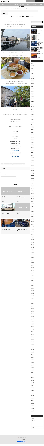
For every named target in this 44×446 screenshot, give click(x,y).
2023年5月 (32, 127)
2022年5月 (32, 147)
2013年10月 (32, 316)
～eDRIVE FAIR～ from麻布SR (6, 229)
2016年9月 (32, 259)
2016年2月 (32, 270)
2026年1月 (32, 75)
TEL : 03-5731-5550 (15, 156)
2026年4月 (32, 70)
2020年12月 (32, 175)
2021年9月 (32, 160)
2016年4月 (32, 267)
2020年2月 (32, 191)
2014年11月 (32, 295)
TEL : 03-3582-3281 (15, 150)
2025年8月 (32, 83)
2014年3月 (32, 308)
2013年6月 (32, 323)
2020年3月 (32, 190)
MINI (32, 425)
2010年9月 (32, 377)
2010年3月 (32, 387)
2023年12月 (32, 116)
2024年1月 (32, 114)
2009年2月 (32, 408)
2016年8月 (32, 260)
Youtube (33, 418)
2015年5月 (32, 285)
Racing (28, 4)
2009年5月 (32, 403)
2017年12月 (32, 234)
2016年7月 (32, 262)
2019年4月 (32, 208)
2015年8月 (32, 280)
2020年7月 (32, 183)
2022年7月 (32, 144)
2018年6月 (32, 224)
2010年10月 (32, 375)
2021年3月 (32, 170)
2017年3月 (32, 249)
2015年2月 (32, 290)
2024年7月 (32, 104)
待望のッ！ (18, 213)
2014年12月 (32, 293)
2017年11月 (32, 236)
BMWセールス (4, 168)
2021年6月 (32, 165)
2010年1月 (32, 390)
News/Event (9, 4)
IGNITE (33, 427)
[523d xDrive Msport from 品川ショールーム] (22, 223)
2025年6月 (32, 86)
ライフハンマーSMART (39, 36)
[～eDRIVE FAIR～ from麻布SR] (8, 223)
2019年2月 (32, 211)
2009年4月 (32, 405)
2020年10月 (32, 178)
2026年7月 (32, 65)
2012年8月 (32, 339)
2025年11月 (32, 78)
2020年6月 (32, 185)
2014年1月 (32, 311)
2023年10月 (32, 119)
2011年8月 (32, 359)
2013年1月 (32, 331)
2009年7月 (32, 400)
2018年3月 (32, 229)
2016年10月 (32, 257)
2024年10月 (32, 99)
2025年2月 (32, 93)
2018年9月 (32, 219)
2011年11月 (32, 354)
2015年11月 (32, 275)
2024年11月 (32, 98)
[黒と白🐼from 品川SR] (8, 207)
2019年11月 (32, 196)
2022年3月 (32, 150)
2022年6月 (32, 145)
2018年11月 (32, 216)
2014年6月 (32, 303)
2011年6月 (32, 362)
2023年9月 (32, 121)
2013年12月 (32, 313)
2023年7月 (32, 124)
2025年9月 (32, 81)
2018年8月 (32, 221)
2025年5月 (32, 88)
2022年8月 (32, 142)
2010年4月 (32, 385)
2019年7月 (32, 203)
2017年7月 (32, 242)
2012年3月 (32, 347)
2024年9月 (32, 101)
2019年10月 (32, 198)
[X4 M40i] (8, 191)
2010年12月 (32, 372)
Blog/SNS (34, 4)
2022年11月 (32, 137)
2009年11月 (32, 393)
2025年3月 (32, 91)
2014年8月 (32, 300)
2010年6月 (32, 382)
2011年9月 (32, 357)
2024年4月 (32, 109)
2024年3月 (32, 111)
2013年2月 (32, 329)
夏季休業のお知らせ (40, 53)
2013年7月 (32, 321)
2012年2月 (32, 349)
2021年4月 (32, 168)
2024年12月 (32, 96)
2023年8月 (32, 122)
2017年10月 (32, 237)
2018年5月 (32, 226)
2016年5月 (32, 265)
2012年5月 (32, 344)
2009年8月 (32, 398)
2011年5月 (32, 364)
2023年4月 (32, 129)
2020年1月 (32, 193)
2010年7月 (32, 380)
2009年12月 (32, 392)
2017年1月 (32, 252)
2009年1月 (32, 410)
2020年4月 (32, 188)
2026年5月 (32, 68)
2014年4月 (32, 306)
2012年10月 (32, 336)
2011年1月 (32, 370)
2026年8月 (32, 63)
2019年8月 (32, 201)
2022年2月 (32, 152)
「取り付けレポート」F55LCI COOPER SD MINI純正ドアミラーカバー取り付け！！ (40, 43)
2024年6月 (32, 106)
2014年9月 (32, 298)
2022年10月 (32, 139)
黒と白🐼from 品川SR (5, 213)
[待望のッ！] (22, 207)
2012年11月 (32, 334)
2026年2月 (32, 73)
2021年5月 (32, 167)
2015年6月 (32, 283)
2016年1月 (32, 272)
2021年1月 (32, 173)
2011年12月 (32, 352)
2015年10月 (32, 277)
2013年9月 (32, 318)
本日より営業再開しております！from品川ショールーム (40, 48)
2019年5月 (32, 206)
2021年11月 (32, 157)
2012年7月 (32, 341)
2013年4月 (32, 326)
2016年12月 (32, 254)
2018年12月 (32, 214)
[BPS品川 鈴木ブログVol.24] (22, 191)
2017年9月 (32, 239)
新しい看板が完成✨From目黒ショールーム (40, 30)
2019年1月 (32, 213)
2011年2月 (32, 369)
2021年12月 (32, 155)
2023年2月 (32, 132)
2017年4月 (32, 247)
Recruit (41, 4)
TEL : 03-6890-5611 (15, 145)
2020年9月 (32, 180)
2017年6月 (32, 244)
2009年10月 (32, 395)
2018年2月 (32, 231)
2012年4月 (32, 346)
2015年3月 (32, 288)
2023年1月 (32, 134)
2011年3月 (32, 367)
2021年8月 (32, 162)
